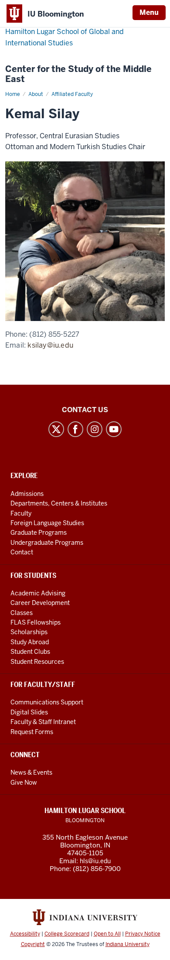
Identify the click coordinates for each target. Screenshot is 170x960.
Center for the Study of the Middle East (78, 74)
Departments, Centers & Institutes (58, 503)
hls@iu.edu (95, 861)
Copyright (33, 944)
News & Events (31, 772)
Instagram (94, 429)
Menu (149, 12)
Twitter (56, 429)
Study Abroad (29, 642)
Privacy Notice (142, 933)
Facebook (75, 429)
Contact (21, 552)
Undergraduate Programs (46, 543)
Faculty (20, 513)
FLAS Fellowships (35, 622)
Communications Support (46, 702)
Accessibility (25, 933)
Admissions (27, 494)
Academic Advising (37, 593)
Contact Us (85, 409)
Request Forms (31, 732)
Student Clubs (30, 652)
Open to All (107, 933)
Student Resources (37, 662)
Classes (21, 613)
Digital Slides (29, 712)
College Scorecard (66, 933)
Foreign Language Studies (47, 523)
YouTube (114, 429)
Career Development (40, 603)
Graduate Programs (38, 532)
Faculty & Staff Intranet (43, 722)
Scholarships (29, 632)
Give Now (23, 782)
